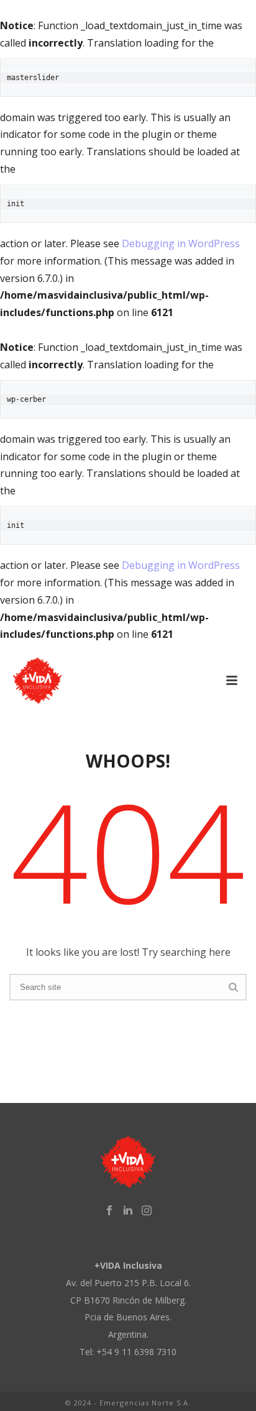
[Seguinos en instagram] (147, 1210)
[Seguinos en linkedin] (128, 1210)
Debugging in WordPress (181, 243)
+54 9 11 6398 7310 (136, 1352)
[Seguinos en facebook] (109, 1210)
